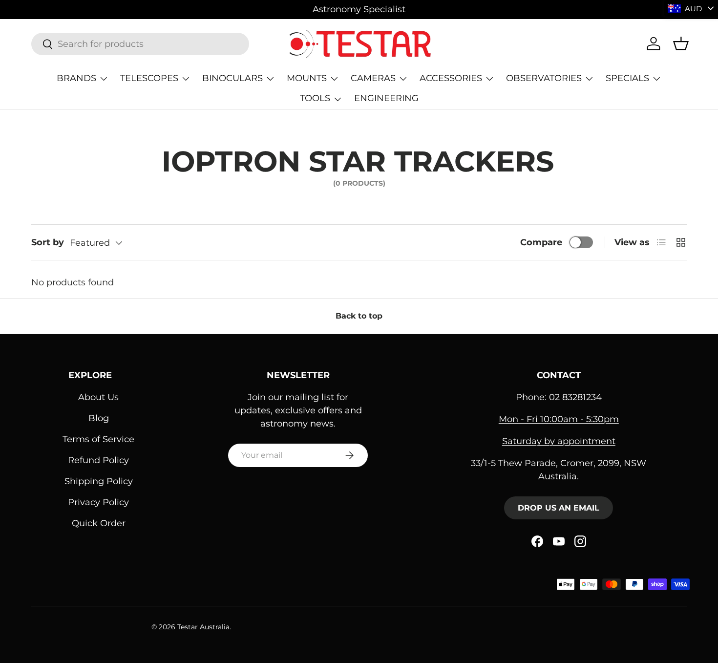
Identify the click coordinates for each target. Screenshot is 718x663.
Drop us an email (558, 508)
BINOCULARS (232, 78)
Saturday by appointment (558, 441)
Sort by (47, 242)
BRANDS (76, 78)
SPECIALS (627, 78)
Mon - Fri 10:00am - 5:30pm (559, 419)
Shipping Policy (98, 481)
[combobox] (140, 44)
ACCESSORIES (451, 78)
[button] (681, 43)
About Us (98, 397)
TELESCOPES (149, 78)
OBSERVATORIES (544, 78)
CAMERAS (373, 78)
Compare (541, 242)
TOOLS (315, 98)
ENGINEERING (386, 98)
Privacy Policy (98, 502)
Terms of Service (98, 439)
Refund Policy (98, 460)
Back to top (359, 316)
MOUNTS (307, 78)
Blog (98, 418)
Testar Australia (203, 627)
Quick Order (99, 523)
